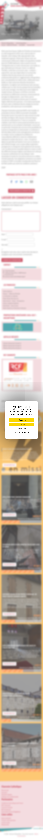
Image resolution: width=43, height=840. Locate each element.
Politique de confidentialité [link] (21, 432)
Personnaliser (21, 428)
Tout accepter (21, 420)
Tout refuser (21, 424)
